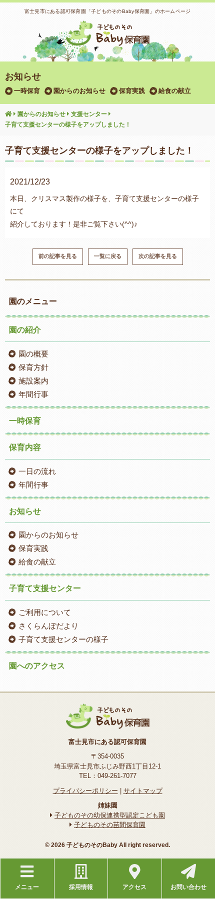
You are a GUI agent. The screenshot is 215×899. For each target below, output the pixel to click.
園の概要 (33, 354)
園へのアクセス (37, 666)
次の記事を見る (157, 256)
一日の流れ (37, 471)
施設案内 (33, 380)
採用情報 (81, 887)
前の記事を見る (57, 256)
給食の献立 (174, 90)
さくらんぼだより (48, 626)
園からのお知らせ (80, 90)
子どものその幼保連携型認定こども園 (109, 815)
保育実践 (132, 90)
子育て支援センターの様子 (63, 639)
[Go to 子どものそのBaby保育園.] (8, 114)
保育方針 (33, 367)
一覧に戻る (108, 256)
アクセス (134, 887)
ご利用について (44, 612)
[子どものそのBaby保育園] (107, 40)
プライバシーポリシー (85, 790)
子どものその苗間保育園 (110, 824)
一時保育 (27, 90)
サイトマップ (143, 790)
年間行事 (33, 394)
